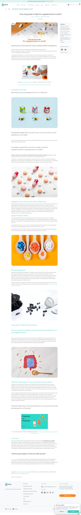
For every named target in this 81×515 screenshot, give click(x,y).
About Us (37, 4)
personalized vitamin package (24, 471)
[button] (71, 5)
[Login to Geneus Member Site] (77, 5)
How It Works (31, 4)
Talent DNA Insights (27, 488)
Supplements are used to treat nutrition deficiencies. (65, 29)
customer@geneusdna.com (49, 486)
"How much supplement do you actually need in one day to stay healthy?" (34, 84)
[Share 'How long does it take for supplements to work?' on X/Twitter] (65, 50)
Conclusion (62, 42)
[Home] (4, 5)
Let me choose (65, 509)
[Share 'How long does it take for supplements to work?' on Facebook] (62, 50)
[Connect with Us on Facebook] (42, 492)
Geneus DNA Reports (28, 493)
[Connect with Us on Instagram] (50, 492)
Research (47, 4)
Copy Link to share (64, 52)
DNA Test (25, 483)
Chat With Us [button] (54, 4)
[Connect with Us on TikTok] (53, 492)
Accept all (73, 511)
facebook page (17, 473)
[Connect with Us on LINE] (44, 492)
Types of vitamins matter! (64, 31)
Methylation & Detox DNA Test (29, 491)
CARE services (14, 459)
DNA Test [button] (23, 4)
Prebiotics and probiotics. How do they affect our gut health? (65, 39)
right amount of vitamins (27, 82)
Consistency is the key (64, 26)
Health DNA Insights (27, 486)
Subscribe (68, 495)
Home (18, 4)
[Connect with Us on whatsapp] (47, 492)
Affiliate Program (27, 501)
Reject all (62, 511)
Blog (42, 4)
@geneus (26, 473)
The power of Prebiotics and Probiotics (65, 35)
